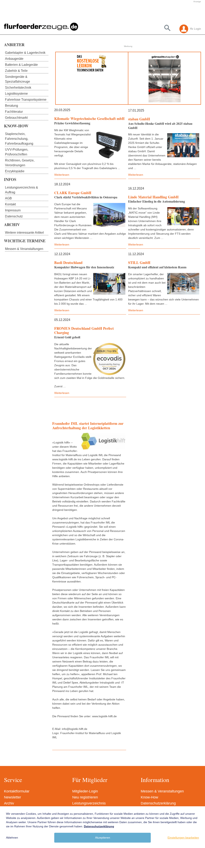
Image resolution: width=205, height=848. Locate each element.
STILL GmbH (139, 262)
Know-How (149, 797)
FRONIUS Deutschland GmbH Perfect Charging (84, 330)
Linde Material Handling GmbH (153, 197)
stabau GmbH (139, 119)
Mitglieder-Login (85, 791)
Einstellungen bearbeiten (183, 837)
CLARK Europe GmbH (72, 192)
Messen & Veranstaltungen (162, 791)
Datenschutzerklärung (158, 803)
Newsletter (12, 797)
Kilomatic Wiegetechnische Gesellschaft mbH (89, 118)
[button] (89, 13)
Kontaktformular (16, 791)
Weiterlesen (61, 174)
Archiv (9, 803)
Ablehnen (12, 837)
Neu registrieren (85, 797)
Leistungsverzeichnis (89, 803)
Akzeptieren (102, 837)
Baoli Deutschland (68, 262)
